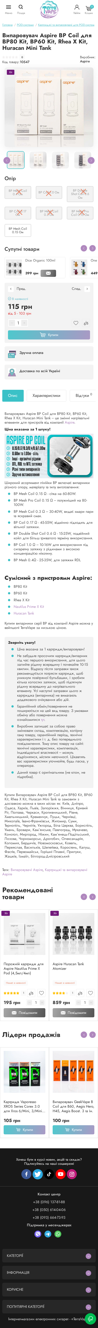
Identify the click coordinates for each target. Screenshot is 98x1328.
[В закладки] (41, 993)
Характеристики (46, 395)
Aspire (85, 61)
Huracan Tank (24, 613)
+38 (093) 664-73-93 (49, 1217)
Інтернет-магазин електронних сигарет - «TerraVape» (49, 1319)
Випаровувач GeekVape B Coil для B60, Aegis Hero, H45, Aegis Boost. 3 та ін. (73, 1106)
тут (42, 719)
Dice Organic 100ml (40, 260)
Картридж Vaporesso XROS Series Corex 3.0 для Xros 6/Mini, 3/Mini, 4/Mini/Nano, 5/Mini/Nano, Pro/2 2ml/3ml (23, 1106)
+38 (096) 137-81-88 (49, 1202)
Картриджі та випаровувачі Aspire (44, 872)
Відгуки (84, 395)
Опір (10, 178)
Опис (13, 395)
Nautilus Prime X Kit (29, 606)
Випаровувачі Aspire (27, 869)
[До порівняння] (31, 993)
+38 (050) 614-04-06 (49, 1209)
